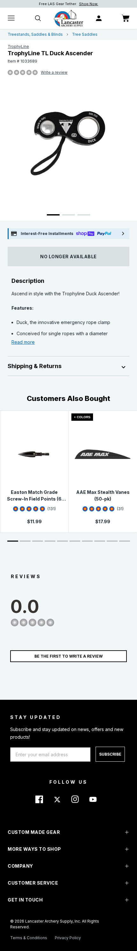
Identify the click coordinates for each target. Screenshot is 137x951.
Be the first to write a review (68, 656)
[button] (12, 541)
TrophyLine (18, 46)
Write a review (54, 72)
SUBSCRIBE (110, 754)
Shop (99, 4)
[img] (10, 73)
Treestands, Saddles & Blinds (35, 34)
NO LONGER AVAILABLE (68, 256)
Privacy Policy (68, 937)
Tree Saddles (84, 34)
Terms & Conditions (28, 937)
